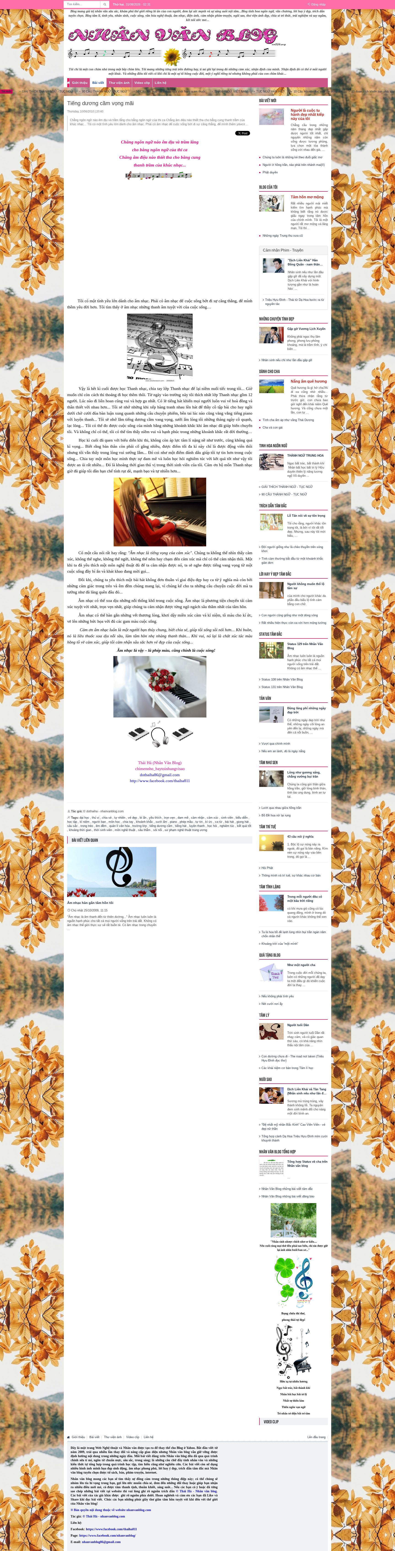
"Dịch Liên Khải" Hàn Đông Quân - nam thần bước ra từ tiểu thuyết (304, 264)
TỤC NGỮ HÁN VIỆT (242, 91)
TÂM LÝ (264, 1015)
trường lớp (139, 826)
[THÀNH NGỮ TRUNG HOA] (271, 461)
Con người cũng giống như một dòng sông (290, 615)
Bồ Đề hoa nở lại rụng (276, 815)
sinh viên (227, 817)
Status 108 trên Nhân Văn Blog (282, 679)
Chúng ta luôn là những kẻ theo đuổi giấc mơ (293, 157)
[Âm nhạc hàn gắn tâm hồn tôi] (111, 871)
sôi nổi (157, 830)
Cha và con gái (273, 427)
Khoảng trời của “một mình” (280, 943)
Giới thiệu (80, 83)
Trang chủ (68, 82)
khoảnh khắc (144, 821)
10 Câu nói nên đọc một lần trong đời (289, 91)
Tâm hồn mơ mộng (307, 197)
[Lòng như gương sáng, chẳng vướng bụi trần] (271, 778)
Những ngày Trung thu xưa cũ (283, 235)
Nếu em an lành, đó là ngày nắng (283, 751)
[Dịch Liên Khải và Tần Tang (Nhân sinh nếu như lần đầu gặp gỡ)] (271, 1095)
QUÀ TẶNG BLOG (269, 955)
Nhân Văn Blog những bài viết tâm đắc (287, 1189)
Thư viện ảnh (119, 83)
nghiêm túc (227, 826)
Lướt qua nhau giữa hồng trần (281, 808)
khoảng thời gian (80, 830)
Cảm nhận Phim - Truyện (283, 250)
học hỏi (212, 826)
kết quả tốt (244, 826)
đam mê (183, 817)
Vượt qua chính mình (276, 743)
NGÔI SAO (265, 1079)
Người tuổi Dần (298, 1025)
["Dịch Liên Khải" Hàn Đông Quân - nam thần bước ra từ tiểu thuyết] (273, 265)
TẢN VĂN (265, 698)
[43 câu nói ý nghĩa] (271, 842)
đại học (84, 817)
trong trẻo (86, 826)
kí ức (208, 821)
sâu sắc (72, 826)
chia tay (128, 821)
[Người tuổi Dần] (271, 1031)
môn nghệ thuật (125, 830)
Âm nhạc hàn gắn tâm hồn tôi (90, 903)
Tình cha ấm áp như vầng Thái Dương (288, 420)
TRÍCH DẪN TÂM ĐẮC (273, 505)
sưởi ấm (161, 821)
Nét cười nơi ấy (272, 1004)
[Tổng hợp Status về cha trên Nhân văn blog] (271, 1167)
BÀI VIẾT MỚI (267, 100)
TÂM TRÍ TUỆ (267, 826)
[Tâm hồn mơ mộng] (271, 203)
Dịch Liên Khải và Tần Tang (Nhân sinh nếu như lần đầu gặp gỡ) (307, 1093)
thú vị (95, 817)
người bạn (99, 821)
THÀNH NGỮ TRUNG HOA (305, 455)
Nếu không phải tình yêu (278, 996)
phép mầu (186, 821)
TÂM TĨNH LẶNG (269, 886)
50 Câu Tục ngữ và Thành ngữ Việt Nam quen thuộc (142, 91)
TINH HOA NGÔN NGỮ (273, 445)
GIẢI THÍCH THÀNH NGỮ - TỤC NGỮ (287, 487)
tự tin (199, 821)
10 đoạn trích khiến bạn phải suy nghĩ (348, 91)
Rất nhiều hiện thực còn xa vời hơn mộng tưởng (294, 623)
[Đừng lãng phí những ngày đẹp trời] (271, 714)
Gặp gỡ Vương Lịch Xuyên (306, 329)
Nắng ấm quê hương (309, 381)
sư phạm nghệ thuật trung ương (186, 830)
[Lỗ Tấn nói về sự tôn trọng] (271, 521)
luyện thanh (197, 826)
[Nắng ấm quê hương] (271, 386)
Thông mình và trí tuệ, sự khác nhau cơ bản (291, 875)
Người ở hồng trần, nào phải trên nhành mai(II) (294, 165)
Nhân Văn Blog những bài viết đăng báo (288, 1196)
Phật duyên (270, 172)
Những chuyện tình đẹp (276, 318)
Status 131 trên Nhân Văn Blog (282, 687)
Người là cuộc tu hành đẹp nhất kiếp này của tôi (307, 115)
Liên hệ (160, 83)
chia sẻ (107, 817)
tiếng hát (181, 826)
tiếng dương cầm (160, 826)
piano (173, 821)
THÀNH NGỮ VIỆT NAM (202, 91)
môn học (114, 821)
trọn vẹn (169, 817)
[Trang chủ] (68, 1437)
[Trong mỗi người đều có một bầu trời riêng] (271, 902)
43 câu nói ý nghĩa (300, 836)
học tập (72, 821)
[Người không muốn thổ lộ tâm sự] (271, 590)
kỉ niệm (84, 821)
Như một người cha (301, 965)
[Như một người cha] (271, 972)
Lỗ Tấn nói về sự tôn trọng (306, 515)
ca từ (218, 821)
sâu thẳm (144, 830)
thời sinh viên (103, 830)
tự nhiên (119, 817)
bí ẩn (143, 817)
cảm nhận (197, 817)
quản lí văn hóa (119, 826)
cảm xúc (212, 817)
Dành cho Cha (269, 371)
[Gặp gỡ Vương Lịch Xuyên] (271, 334)
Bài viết (98, 83)
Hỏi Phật (267, 868)
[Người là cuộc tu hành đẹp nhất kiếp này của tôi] (271, 116)
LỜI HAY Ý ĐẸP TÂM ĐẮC (275, 574)
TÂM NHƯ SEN (268, 762)
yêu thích (155, 817)
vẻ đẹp (132, 817)
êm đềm (101, 826)
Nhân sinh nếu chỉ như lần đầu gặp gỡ (287, 360)
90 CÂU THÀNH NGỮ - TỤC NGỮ (76, 91)
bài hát (229, 821)
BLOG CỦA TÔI (268, 187)
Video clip (142, 83)
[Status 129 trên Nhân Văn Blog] (271, 650)
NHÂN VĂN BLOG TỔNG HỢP (277, 1151)
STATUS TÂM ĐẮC (270, 634)
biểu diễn (242, 817)
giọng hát (243, 821)
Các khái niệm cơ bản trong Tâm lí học (287, 1068)
